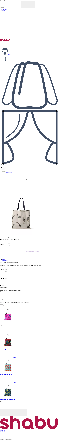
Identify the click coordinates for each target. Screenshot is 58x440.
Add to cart (2, 244)
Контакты (3, 10)
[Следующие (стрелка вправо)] (20, 412)
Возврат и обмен (4, 9)
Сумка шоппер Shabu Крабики (6, 374)
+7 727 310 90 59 (2, 431)
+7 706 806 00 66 (2, 11)
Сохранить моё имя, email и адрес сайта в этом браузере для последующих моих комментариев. (15, 302)
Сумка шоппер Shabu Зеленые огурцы (7, 399)
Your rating (2, 291)
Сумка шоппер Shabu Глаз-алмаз (6, 349)
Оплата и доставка (4, 8)
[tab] (30, 259)
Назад (27, 179)
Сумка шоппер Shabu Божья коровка (7, 323)
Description (3, 259)
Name (1, 299)
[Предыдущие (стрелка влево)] (7, 412)
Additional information (5, 260)
